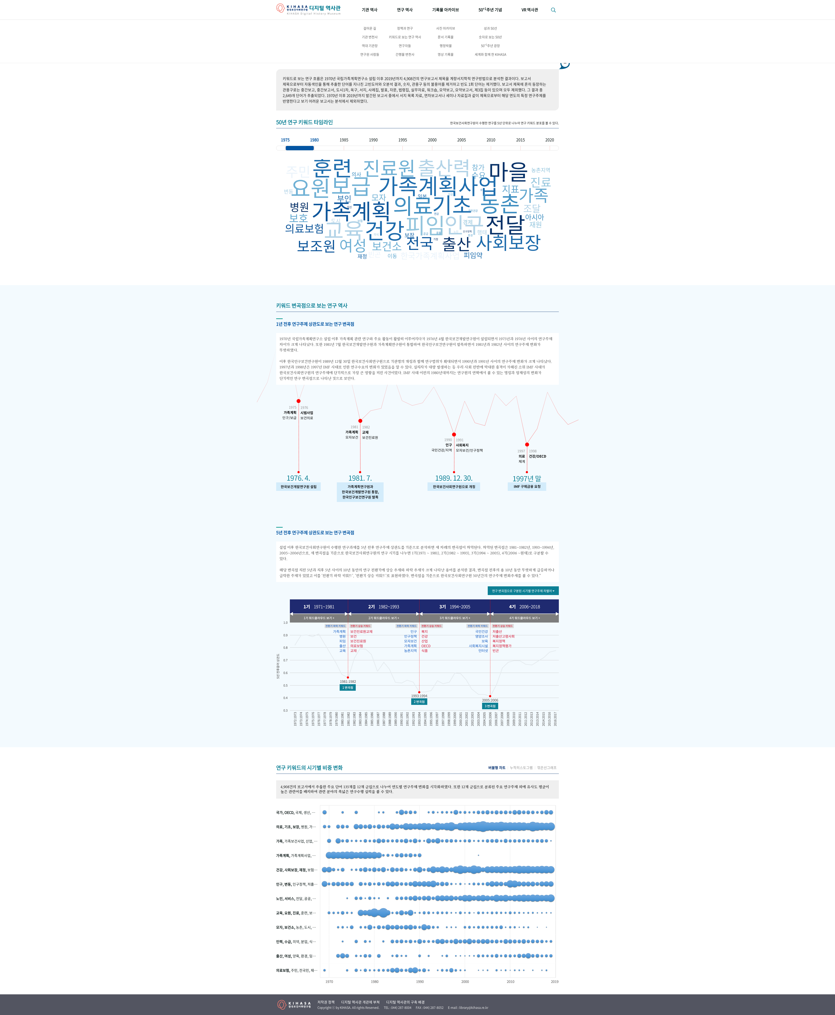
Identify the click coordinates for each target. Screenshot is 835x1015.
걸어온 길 (369, 28)
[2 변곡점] (419, 701)
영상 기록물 (446, 54)
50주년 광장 (490, 45)
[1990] (387, 148)
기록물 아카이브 (445, 10)
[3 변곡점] (490, 706)
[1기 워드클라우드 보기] (319, 618)
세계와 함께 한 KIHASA (490, 54)
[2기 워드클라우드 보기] (382, 618)
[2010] (505, 148)
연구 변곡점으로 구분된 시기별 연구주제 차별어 (522, 591)
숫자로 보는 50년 (490, 37)
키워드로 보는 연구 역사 (405, 37)
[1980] (329, 148)
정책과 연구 (405, 28)
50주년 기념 (490, 9)
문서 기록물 (446, 37)
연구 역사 (405, 10)
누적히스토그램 (521, 768)
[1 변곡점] (347, 687)
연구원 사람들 (369, 54)
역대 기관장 (370, 45)
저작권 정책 (326, 1002)
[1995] (417, 148)
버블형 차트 (497, 768)
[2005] (476, 148)
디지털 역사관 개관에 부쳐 (360, 1002)
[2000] (446, 148)
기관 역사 (369, 10)
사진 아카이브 (445, 28)
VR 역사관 (530, 10)
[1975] (300, 148)
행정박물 (446, 45)
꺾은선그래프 (547, 768)
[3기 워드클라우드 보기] (454, 618)
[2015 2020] (535, 148)
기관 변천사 (370, 37)
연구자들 (405, 45)
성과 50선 (490, 28)
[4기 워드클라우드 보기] (524, 618)
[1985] (358, 148)
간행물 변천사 (405, 54)
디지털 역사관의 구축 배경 (405, 1002)
